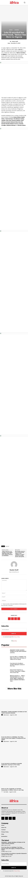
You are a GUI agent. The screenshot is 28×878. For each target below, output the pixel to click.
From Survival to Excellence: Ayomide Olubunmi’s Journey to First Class (17, 664)
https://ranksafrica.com (14, 572)
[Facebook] (9, 618)
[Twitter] (12, 618)
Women (17, 29)
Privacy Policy (17, 636)
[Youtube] (13, 818)
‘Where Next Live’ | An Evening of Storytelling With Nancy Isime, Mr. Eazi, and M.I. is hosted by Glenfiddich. (7, 553)
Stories (3, 851)
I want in (13, 633)
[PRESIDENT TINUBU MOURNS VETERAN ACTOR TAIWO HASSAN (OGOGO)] (5, 651)
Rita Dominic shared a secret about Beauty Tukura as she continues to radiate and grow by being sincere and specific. (20, 554)
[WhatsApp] (18, 618)
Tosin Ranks (5, 791)
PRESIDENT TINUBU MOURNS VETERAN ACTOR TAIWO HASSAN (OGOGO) (18, 651)
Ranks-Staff (15, 41)
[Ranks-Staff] (14, 564)
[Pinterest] (15, 618)
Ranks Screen (6, 714)
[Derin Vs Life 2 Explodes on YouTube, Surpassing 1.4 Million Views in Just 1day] (5, 671)
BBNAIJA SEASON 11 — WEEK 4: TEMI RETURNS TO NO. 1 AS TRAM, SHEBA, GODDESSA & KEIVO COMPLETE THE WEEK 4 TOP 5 (17, 678)
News (11, 29)
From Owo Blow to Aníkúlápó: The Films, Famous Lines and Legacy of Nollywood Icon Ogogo (18, 658)
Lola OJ (7, 546)
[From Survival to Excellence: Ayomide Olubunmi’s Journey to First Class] (5, 664)
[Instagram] (6, 818)
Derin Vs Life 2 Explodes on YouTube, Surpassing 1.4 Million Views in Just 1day (17, 671)
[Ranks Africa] (14, 2)
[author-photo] (2, 715)
